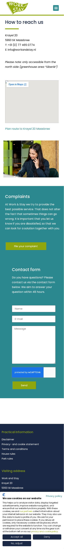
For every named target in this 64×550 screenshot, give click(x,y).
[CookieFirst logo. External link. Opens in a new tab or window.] (4, 494)
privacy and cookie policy (44, 531)
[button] (56, 8)
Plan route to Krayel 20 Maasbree (27, 129)
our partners (26, 511)
